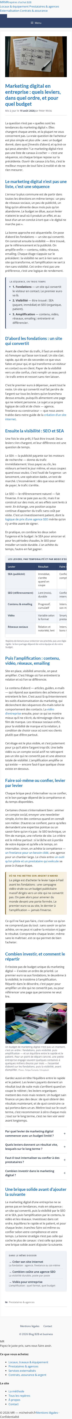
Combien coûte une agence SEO (33, 1272)
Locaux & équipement (14, 6)
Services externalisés (22, 1371)
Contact (47, 1326)
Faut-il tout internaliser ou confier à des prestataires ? (32, 1160)
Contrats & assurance (34, 10)
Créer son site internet (27, 1262)
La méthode (16, 1391)
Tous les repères (19, 1396)
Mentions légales (29, 1326)
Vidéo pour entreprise (27, 1282)
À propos (14, 1400)
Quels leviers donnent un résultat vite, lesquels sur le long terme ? (31, 1147)
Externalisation (9, 10)
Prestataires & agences (44, 6)
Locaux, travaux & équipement (28, 1362)
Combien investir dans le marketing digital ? (29, 1173)
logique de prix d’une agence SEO (26, 519)
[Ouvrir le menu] (3, 16)
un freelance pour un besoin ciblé (27, 853)
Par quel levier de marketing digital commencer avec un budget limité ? (29, 1133)
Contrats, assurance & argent (27, 1375)
